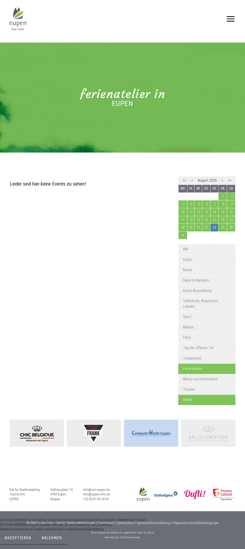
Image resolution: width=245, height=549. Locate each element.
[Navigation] (230, 19)
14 (214, 212)
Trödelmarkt (192, 358)
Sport (187, 316)
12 (198, 212)
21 (214, 220)
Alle (186, 249)
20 (206, 220)
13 (206, 212)
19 (198, 220)
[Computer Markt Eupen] (151, 433)
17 (182, 220)
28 (214, 227)
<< (184, 180)
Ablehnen (52, 538)
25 (191, 227)
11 (191, 212)
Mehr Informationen (13, 546)
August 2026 (207, 180)
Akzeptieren (18, 538)
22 (222, 220)
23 (231, 220)
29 (222, 227)
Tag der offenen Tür (198, 348)
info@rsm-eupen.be (96, 490)
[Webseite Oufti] (195, 494)
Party (187, 337)
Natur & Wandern (196, 280)
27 (206, 227)
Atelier (188, 399)
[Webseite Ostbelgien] (166, 494)
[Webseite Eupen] (137, 494)
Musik (187, 270)
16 (231, 212)
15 (222, 212)
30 (231, 227)
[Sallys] (208, 433)
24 (182, 227)
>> (229, 180)
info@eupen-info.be (96, 494)
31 (182, 235)
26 (198, 227)
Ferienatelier (192, 368)
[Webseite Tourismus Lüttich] (223, 494)
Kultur (187, 259)
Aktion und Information (200, 379)
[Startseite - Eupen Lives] (18, 19)
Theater (189, 389)
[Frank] (94, 433)
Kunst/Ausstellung (197, 290)
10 (182, 212)
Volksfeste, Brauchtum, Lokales (201, 303)
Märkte (188, 327)
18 (191, 220)
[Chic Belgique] (37, 433)
